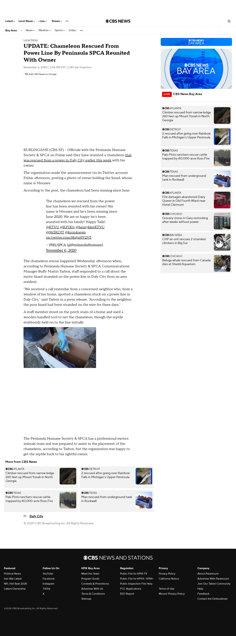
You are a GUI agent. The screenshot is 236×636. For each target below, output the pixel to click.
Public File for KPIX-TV (133, 573)
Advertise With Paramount (213, 578)
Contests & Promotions (95, 583)
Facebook (49, 578)
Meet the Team (90, 573)
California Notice (169, 578)
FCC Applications (130, 588)
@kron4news (75, 232)
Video (72, 30)
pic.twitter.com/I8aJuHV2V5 (68, 237)
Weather (44, 30)
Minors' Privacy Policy (172, 593)
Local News (26, 21)
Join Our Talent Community (213, 583)
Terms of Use (166, 588)
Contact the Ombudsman (212, 598)
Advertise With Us (92, 588)
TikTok (46, 588)
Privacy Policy (167, 573)
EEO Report (127, 593)
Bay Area (11, 30)
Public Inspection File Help (136, 583)
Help (200, 588)
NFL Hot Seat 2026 (15, 583)
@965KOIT (55, 232)
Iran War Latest (13, 578)
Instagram (48, 583)
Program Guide (90, 578)
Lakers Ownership (15, 588)
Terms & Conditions (93, 593)
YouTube (48, 573)
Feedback (203, 593)
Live (42, 21)
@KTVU (52, 227)
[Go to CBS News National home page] (118, 21)
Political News (12, 573)
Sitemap (86, 598)
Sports (59, 30)
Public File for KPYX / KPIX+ (136, 578)
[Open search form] (229, 21)
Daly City (36, 516)
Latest (9, 21)
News (29, 30)
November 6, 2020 (61, 250)
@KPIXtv (67, 227)
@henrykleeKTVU (90, 227)
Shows (56, 21)
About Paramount (208, 573)
